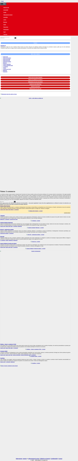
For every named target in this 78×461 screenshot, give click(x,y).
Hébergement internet (7, 15)
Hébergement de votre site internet (35, 82)
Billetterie (5, 63)
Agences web (6, 7)
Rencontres (5, 27)
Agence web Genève (7, 58)
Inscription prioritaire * (67, 212)
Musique (5, 22)
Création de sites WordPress (35, 84)
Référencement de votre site (35, 88)
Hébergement (19, 458)
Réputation (5, 71)
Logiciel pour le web (7, 69)
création (25, 458)
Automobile (5, 10)
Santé (4, 24)
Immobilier (5, 17)
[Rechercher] (15, 38)
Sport (4, 32)
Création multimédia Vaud (8, 65)
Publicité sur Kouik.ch (45, 458)
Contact (60, 458)
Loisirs (4, 19)
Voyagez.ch (3, 45)
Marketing (5, 70)
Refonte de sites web (35, 86)
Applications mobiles (7, 61)
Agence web (5, 56)
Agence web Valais (6, 59)
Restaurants (6, 29)
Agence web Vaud (6, 60)
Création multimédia (7, 64)
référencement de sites (33, 458)
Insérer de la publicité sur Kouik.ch (35, 79)
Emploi (4, 12)
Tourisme (5, 34)
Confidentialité (54, 458)
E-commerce (5, 66)
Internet (4, 68)
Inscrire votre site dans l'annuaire (35, 77)
